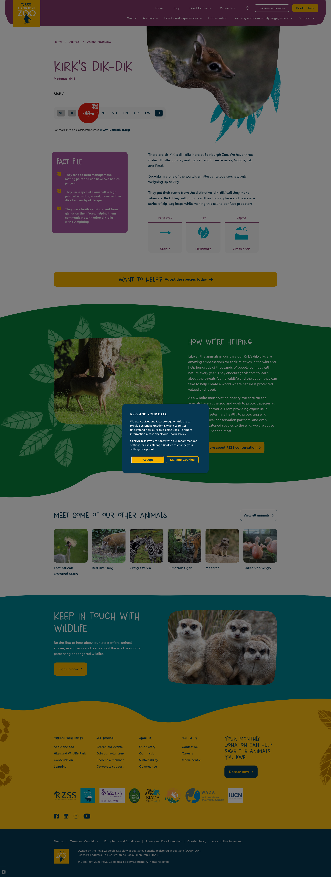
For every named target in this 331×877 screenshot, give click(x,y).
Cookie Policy (177, 434)
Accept (148, 459)
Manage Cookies (182, 459)
